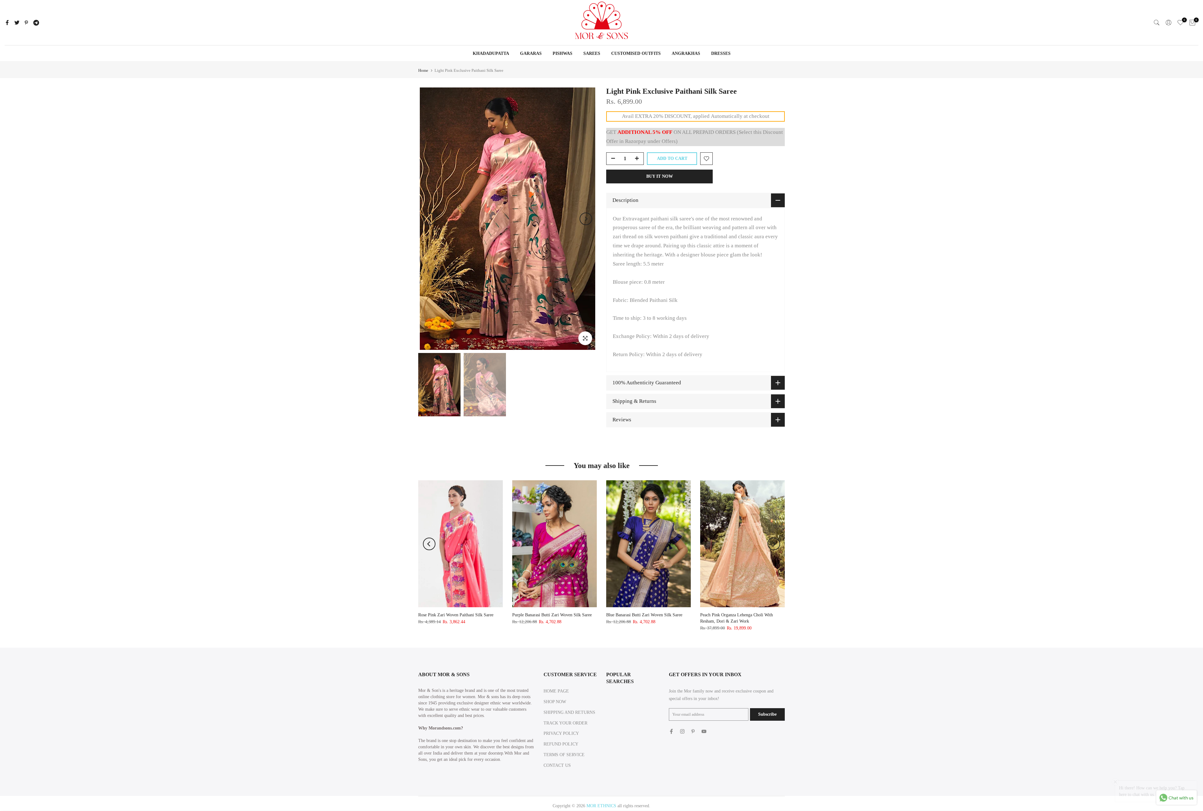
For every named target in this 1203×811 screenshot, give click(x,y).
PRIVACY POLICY (561, 733)
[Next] (586, 219)
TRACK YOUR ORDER (565, 723)
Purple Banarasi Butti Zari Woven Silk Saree (552, 615)
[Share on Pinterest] (26, 22)
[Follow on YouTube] (703, 731)
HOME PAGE (556, 691)
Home (423, 70)
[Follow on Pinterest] (693, 731)
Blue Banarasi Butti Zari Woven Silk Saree (644, 615)
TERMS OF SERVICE (564, 754)
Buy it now (659, 176)
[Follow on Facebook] (671, 731)
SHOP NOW (555, 701)
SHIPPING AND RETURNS (569, 712)
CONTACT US (557, 765)
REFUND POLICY (561, 744)
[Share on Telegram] (36, 22)
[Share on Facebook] (7, 22)
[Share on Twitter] (16, 22)
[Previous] (429, 219)
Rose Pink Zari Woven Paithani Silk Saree (455, 615)
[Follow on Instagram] (682, 731)
